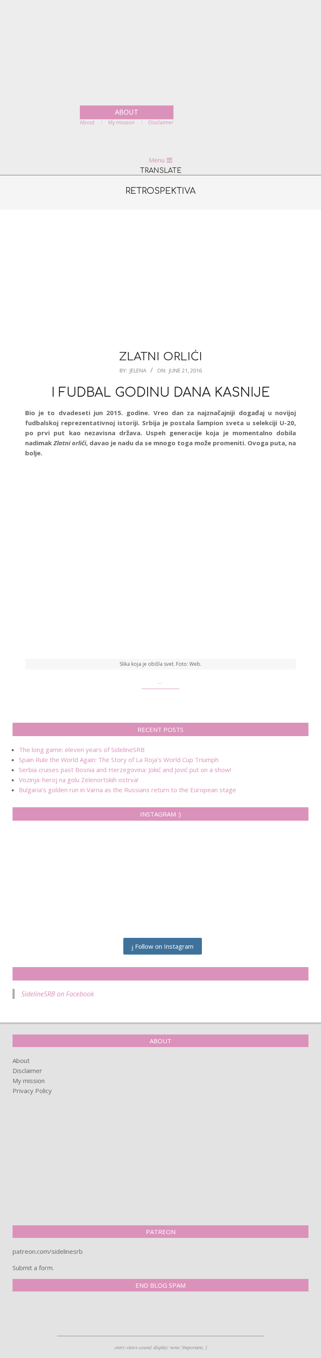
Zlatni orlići (160, 357)
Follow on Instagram (163, 946)
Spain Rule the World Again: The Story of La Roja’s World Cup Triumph (119, 759)
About (21, 1060)
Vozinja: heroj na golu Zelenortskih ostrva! (78, 779)
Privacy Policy (32, 1090)
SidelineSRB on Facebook (160, 974)
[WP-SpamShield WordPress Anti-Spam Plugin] (42, 1315)
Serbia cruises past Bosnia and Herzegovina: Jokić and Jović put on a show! (125, 769)
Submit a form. (33, 1267)
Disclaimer (27, 1070)
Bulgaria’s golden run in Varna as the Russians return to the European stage (127, 790)
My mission (29, 1080)
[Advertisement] (160, 278)
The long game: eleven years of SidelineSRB (82, 749)
